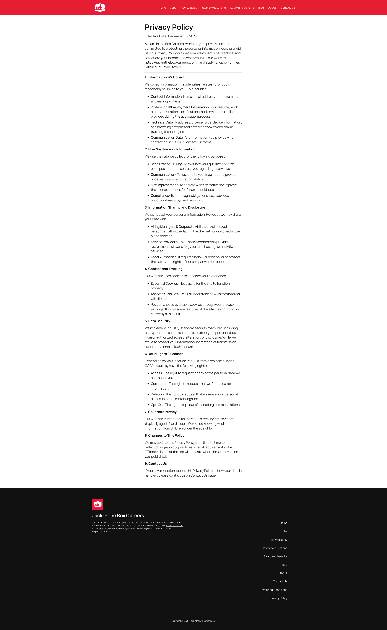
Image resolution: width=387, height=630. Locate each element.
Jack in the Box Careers (118, 515)
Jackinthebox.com (174, 525)
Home (283, 523)
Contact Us (199, 475)
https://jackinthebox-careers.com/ (171, 62)
